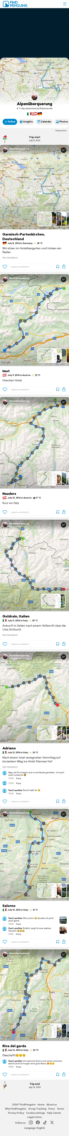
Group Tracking (37, 1108)
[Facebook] (38, 1122)
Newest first (61, 130)
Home (41, 1104)
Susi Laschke (15, 790)
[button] (64, 4)
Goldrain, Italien (16, 616)
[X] (52, 1122)
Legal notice (34, 1117)
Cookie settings (35, 1113)
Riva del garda (14, 1046)
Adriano (9, 748)
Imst (6, 371)
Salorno (9, 905)
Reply (18, 778)
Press (51, 1108)
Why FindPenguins (15, 1108)
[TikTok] (45, 1122)
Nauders (9, 493)
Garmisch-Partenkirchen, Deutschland (23, 236)
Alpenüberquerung (34, 103)
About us (51, 1104)
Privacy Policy (16, 1113)
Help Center (54, 1113)
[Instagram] (31, 1122)
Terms (60, 1108)
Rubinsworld (15, 151)
